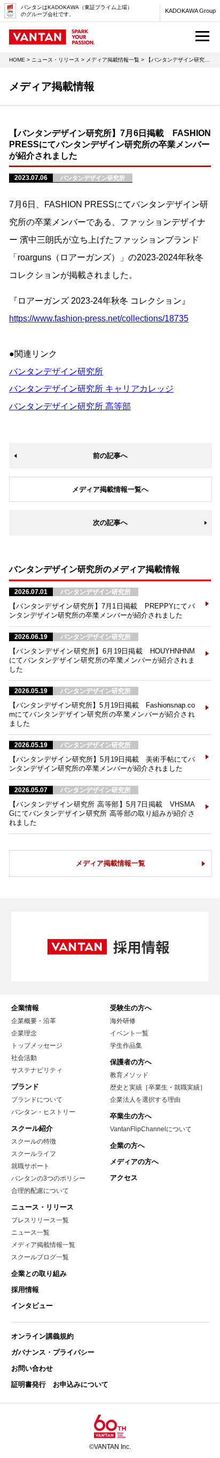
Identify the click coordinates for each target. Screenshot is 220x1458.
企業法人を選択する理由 (145, 1099)
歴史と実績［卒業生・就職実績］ (158, 1087)
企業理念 (24, 1033)
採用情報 (25, 1290)
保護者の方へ (131, 1062)
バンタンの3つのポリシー (48, 1178)
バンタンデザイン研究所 (56, 371)
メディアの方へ (134, 1162)
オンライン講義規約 (42, 1336)
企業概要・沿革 (33, 1021)
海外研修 (123, 1021)
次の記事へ (110, 522)
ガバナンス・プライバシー (53, 1352)
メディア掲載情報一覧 (112, 60)
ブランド (25, 1087)
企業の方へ (127, 1145)
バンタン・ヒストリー (43, 1112)
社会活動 (24, 1058)
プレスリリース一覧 (40, 1220)
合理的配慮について (40, 1190)
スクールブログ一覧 (40, 1257)
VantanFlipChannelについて (151, 1129)
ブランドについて (36, 1099)
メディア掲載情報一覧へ (110, 489)
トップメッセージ (36, 1045)
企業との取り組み (39, 1273)
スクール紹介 (32, 1128)
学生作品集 (126, 1045)
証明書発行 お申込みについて (59, 1384)
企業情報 (25, 1008)
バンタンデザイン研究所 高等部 (70, 406)
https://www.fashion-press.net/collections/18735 (98, 318)
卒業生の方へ (131, 1116)
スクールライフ (33, 1154)
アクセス (124, 1178)
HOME (17, 60)
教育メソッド (129, 1075)
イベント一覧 (129, 1033)
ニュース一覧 (30, 1232)
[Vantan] (52, 39)
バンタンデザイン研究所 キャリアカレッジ (91, 388)
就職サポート (30, 1166)
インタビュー (32, 1306)
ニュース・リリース (56, 60)
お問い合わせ (32, 1368)
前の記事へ (110, 456)
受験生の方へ (131, 1008)
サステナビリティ (36, 1070)
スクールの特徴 (33, 1141)
